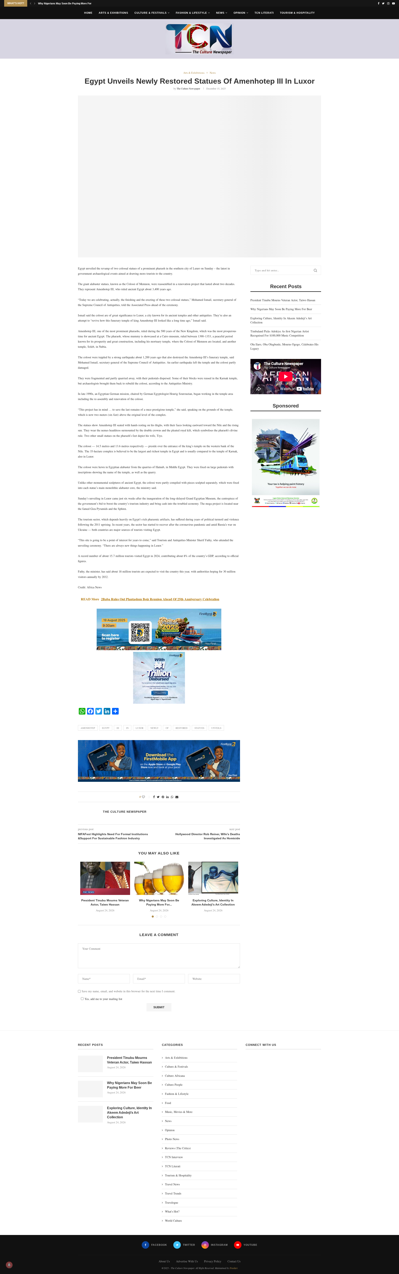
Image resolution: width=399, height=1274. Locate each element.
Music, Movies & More (178, 1112)
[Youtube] (393, 3)
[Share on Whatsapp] (172, 797)
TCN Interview (174, 1157)
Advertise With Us (187, 1261)
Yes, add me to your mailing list (103, 999)
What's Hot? (172, 1211)
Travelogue (171, 1202)
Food (168, 1103)
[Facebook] (378, 3)
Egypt (106, 727)
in (127, 727)
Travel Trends (173, 1193)
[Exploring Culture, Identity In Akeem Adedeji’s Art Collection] (213, 878)
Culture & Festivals (150, 12)
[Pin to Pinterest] (163, 797)
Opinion (239, 12)
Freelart (234, 1268)
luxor (139, 727)
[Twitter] (383, 3)
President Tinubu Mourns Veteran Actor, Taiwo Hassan (282, 300)
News (220, 12)
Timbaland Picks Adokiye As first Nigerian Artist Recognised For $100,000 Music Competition (279, 333)
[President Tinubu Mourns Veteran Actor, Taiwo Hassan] (105, 878)
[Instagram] (388, 3)
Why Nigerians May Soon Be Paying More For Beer (281, 309)
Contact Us (234, 1261)
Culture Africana (175, 1076)
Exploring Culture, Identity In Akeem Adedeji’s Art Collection (73, 3)
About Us (164, 1261)
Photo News (172, 1139)
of (167, 727)
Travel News (172, 1184)
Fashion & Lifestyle (191, 12)
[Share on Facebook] (154, 797)
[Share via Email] (176, 797)
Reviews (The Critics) (178, 1148)
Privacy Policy (212, 1261)
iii (118, 727)
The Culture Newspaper (188, 88)
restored (181, 727)
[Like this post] (146, 797)
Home (88, 12)
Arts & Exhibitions (113, 12)
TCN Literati (264, 12)
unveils (216, 727)
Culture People (173, 1085)
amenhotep (88, 727)
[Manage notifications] (9, 1265)
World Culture (173, 1221)
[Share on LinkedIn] (167, 797)
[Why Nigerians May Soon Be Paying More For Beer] (159, 878)
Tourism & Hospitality (297, 12)
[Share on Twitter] (158, 797)
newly (154, 727)
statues (199, 727)
